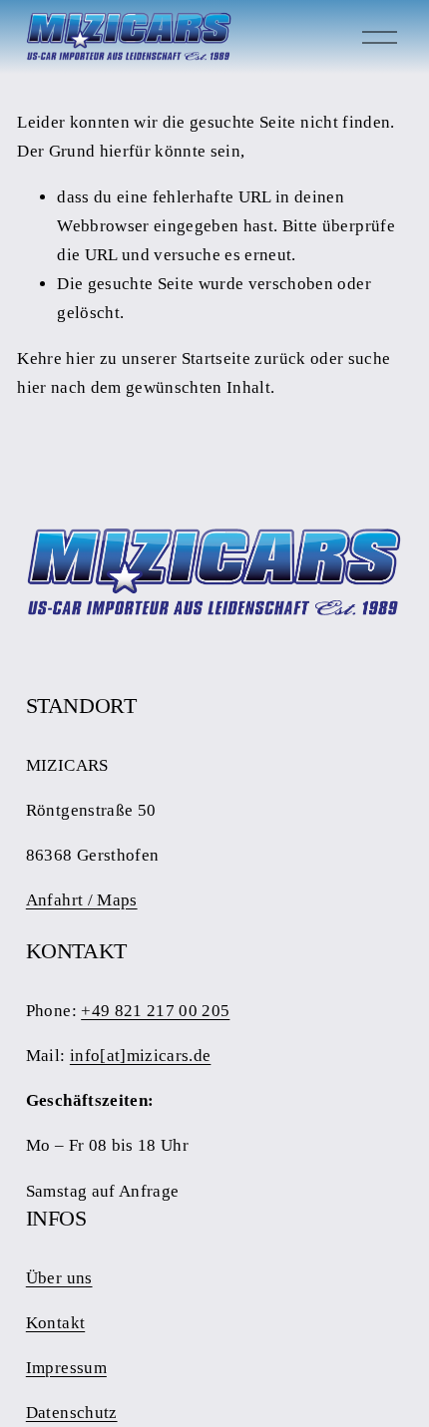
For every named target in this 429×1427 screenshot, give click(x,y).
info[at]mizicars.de (141, 1055)
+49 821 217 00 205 (155, 1010)
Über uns (59, 1277)
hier (80, 358)
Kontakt (55, 1322)
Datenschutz (72, 1412)
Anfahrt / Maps (82, 900)
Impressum (66, 1367)
